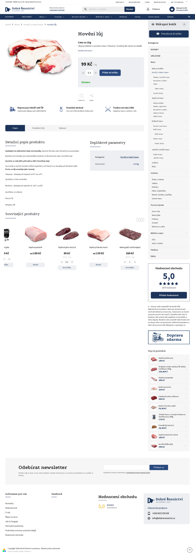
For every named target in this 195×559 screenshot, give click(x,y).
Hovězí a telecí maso (160, 72)
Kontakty (120, 2)
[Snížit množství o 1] (62, 262)
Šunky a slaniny (158, 179)
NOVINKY (155, 49)
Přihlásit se (159, 467)
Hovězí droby (158, 93)
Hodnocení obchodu (14, 535)
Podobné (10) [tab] (38, 128)
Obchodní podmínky (14, 526)
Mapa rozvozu (160, 2)
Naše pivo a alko (158, 226)
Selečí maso (157, 116)
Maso (153, 62)
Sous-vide (156, 211)
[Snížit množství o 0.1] (83, 73)
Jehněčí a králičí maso (161, 149)
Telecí (155, 84)
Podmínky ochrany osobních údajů (20, 530)
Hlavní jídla (156, 215)
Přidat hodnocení (169, 295)
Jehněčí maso (158, 158)
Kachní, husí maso (160, 126)
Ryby (154, 166)
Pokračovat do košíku (171, 33)
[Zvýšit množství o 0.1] (95, 73)
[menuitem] (11, 17)
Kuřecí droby (159, 143)
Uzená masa (157, 198)
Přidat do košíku (110, 72)
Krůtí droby (159, 134)
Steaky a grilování (159, 106)
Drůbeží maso (157, 121)
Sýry (153, 239)
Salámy (155, 183)
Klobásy (155, 187)
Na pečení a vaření (160, 80)
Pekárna (154, 249)
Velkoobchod (134, 2)
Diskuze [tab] (62, 128)
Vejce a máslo (157, 243)
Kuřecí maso (157, 139)
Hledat (129, 9)
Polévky (155, 219)
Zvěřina (155, 163)
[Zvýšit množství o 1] (9, 259)
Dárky (153, 256)
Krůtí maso (157, 129)
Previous (139, 220)
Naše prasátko (158, 68)
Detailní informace (85, 50)
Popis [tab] (15, 128)
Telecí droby (159, 88)
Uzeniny (154, 173)
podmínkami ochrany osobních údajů (138, 473)
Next (143, 220)
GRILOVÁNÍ (155, 55)
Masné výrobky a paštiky (162, 194)
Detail (35, 264)
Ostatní (155, 223)
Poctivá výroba (157, 205)
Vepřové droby (158, 113)
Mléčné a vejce (157, 233)
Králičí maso (157, 154)
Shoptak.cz (27, 551)
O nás (147, 2)
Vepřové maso (158, 98)
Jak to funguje (176, 2)
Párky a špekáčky (159, 191)
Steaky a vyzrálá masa (161, 77)
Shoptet (15, 551)
